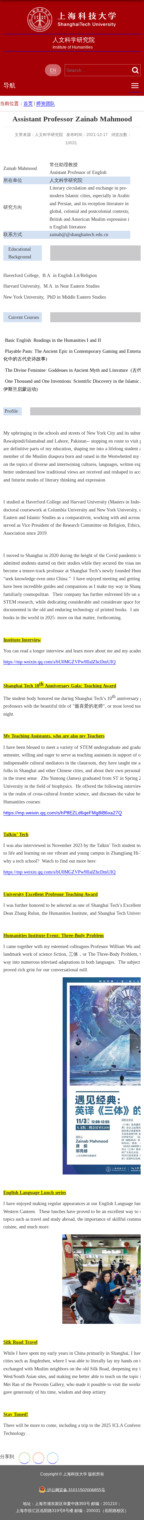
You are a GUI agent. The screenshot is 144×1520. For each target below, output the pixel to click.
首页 (28, 103)
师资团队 (45, 103)
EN (53, 70)
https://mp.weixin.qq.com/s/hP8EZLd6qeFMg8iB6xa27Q (62, 812)
